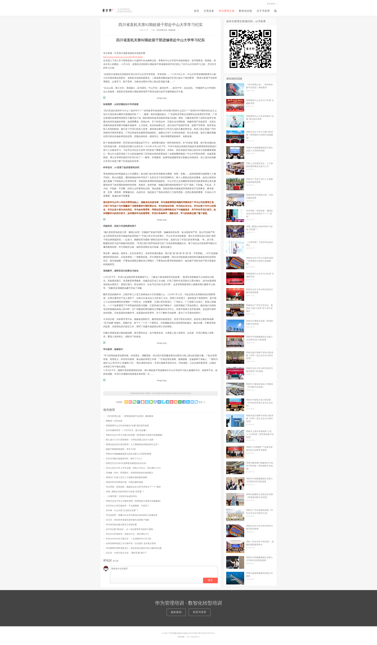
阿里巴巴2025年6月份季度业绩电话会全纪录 (126, 463)
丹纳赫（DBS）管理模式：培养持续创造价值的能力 (129, 473)
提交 (210, 580)
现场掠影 (172, 30)
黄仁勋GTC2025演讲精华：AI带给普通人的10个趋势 (129, 440)
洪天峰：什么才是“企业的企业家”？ (122, 510)
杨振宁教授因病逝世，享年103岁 (121, 449)
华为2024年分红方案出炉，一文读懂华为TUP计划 (128, 539)
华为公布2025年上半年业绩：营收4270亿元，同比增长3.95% (133, 468)
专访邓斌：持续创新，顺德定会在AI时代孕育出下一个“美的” (133, 487)
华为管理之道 (226, 10)
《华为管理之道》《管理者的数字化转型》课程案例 (129, 416)
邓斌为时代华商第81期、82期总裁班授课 (124, 482)
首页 (196, 10)
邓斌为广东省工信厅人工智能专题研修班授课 (126, 477)
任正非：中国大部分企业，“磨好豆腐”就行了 (126, 553)
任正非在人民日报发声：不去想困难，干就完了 (127, 506)
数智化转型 (245, 10)
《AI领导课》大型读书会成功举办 (121, 496)
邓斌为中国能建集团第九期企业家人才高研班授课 (128, 454)
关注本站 (271, 4)
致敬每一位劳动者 (114, 421)
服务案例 (176, 612)
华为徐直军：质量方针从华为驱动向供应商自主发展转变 (131, 515)
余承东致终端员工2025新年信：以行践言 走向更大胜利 (131, 543)
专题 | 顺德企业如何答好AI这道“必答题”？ (125, 491)
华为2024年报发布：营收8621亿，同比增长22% (127, 534)
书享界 (107, 10)
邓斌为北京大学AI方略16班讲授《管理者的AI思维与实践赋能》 (135, 435)
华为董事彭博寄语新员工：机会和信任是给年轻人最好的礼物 (134, 548)
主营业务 (209, 10)
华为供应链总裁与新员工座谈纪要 (121, 524)
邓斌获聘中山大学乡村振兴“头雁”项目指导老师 (127, 426)
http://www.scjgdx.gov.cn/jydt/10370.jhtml (123, 57)
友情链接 (181, 637)
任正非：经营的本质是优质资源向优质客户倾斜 (127, 520)
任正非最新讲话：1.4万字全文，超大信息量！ (127, 430)
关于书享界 (263, 10)
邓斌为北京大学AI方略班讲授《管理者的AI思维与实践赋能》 (134, 501)
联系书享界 (199, 612)
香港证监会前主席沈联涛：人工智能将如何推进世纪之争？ (132, 444)
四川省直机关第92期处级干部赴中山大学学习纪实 (160, 25)
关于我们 (194, 633)
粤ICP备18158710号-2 (207, 633)
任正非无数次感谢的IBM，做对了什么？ (124, 458)
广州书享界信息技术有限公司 (179, 633)
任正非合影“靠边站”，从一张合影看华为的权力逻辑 (129, 529)
